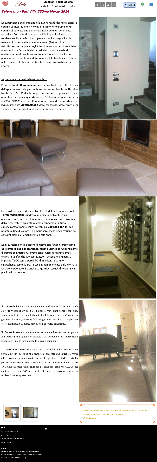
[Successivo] (76, 413)
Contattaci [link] (129, 5)
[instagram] (113, 4)
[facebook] (97, 4)
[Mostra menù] (151, 4)
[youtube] (108, 4)
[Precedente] (2, 413)
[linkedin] (102, 4)
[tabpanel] (39, 42)
